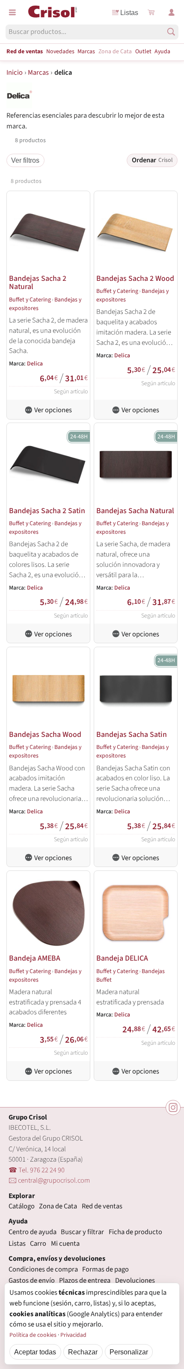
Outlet (143, 51)
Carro (38, 1243)
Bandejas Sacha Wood (45, 734)
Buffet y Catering (30, 299)
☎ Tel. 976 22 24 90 (37, 1170)
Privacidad (73, 1335)
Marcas (86, 51)
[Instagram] (173, 1107)
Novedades (60, 51)
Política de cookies (32, 1335)
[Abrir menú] (12, 12)
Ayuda (162, 51)
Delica (35, 363)
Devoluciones (135, 1280)
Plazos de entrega (84, 1280)
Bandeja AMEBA (34, 958)
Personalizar (129, 1352)
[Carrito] (151, 12)
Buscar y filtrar (82, 1232)
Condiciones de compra (43, 1269)
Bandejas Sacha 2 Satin (47, 510)
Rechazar (83, 1352)
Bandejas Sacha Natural (135, 510)
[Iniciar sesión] (171, 12)
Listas (129, 12)
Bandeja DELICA (122, 958)
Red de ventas (24, 51)
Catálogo (22, 1206)
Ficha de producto (135, 1232)
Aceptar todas (35, 1352)
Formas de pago (105, 1269)
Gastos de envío (32, 1280)
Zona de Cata (115, 51)
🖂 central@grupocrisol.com (49, 1180)
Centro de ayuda (32, 1232)
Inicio (14, 72)
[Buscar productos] (171, 31)
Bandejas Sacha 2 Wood (135, 278)
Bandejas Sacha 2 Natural (37, 282)
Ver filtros (25, 160)
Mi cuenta (65, 1243)
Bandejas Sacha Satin (131, 734)
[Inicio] (52, 12)
